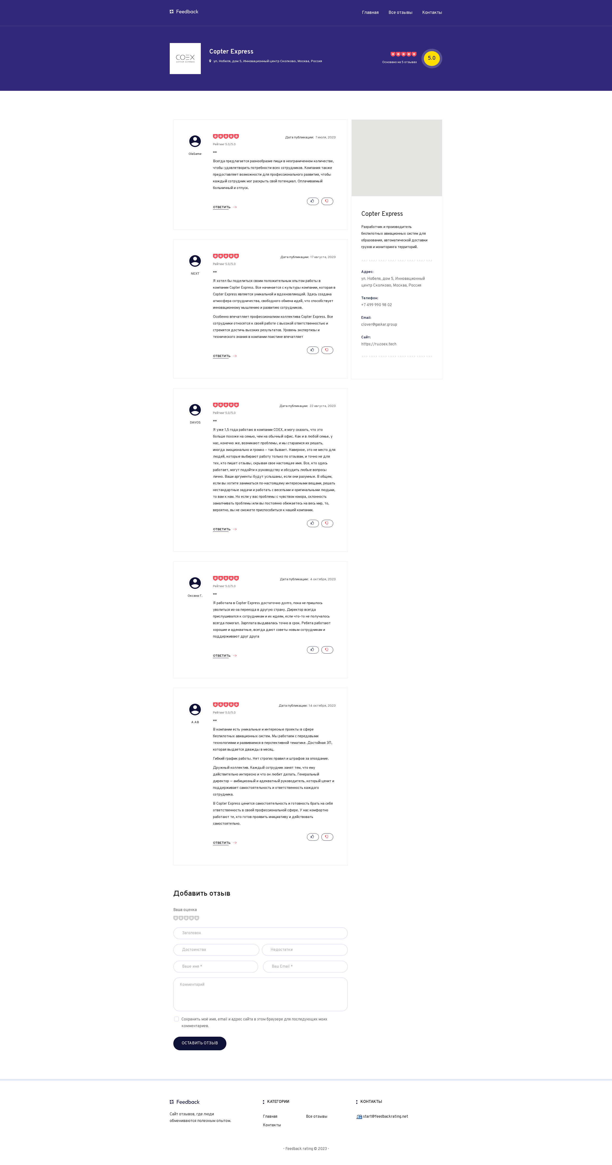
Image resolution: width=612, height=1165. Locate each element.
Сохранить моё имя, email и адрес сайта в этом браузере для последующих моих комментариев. (254, 1023)
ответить (221, 207)
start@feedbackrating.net (385, 1116)
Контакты (432, 13)
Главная (370, 13)
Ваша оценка (185, 910)
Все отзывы (400, 13)
